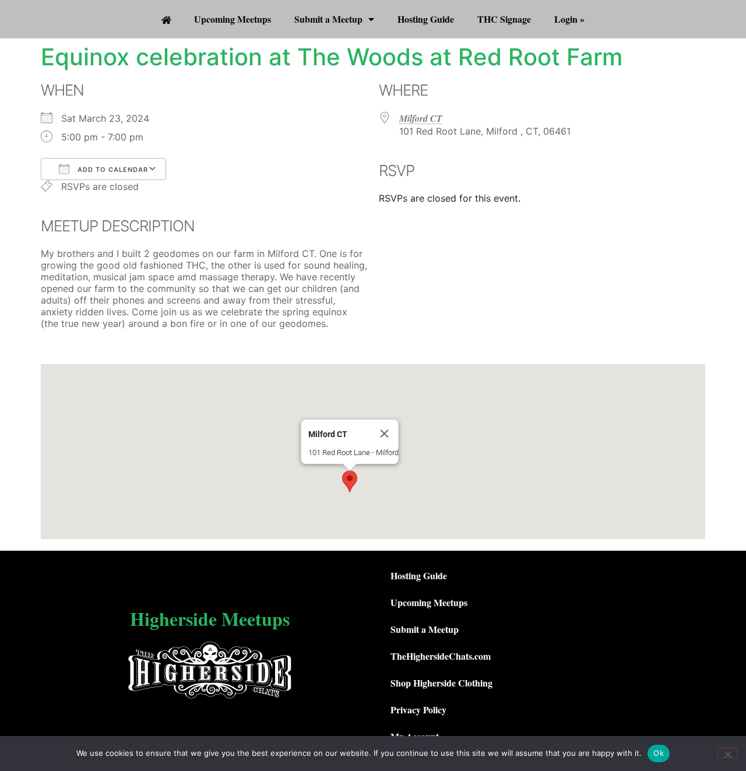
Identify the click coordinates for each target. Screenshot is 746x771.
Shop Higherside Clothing (441, 682)
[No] (727, 753)
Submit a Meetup (328, 19)
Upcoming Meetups (232, 19)
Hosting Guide (425, 19)
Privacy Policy (418, 709)
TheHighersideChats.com (440, 656)
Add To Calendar (111, 170)
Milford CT (420, 118)
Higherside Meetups (210, 618)
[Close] (385, 434)
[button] (349, 481)
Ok (658, 753)
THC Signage (504, 19)
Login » (569, 19)
